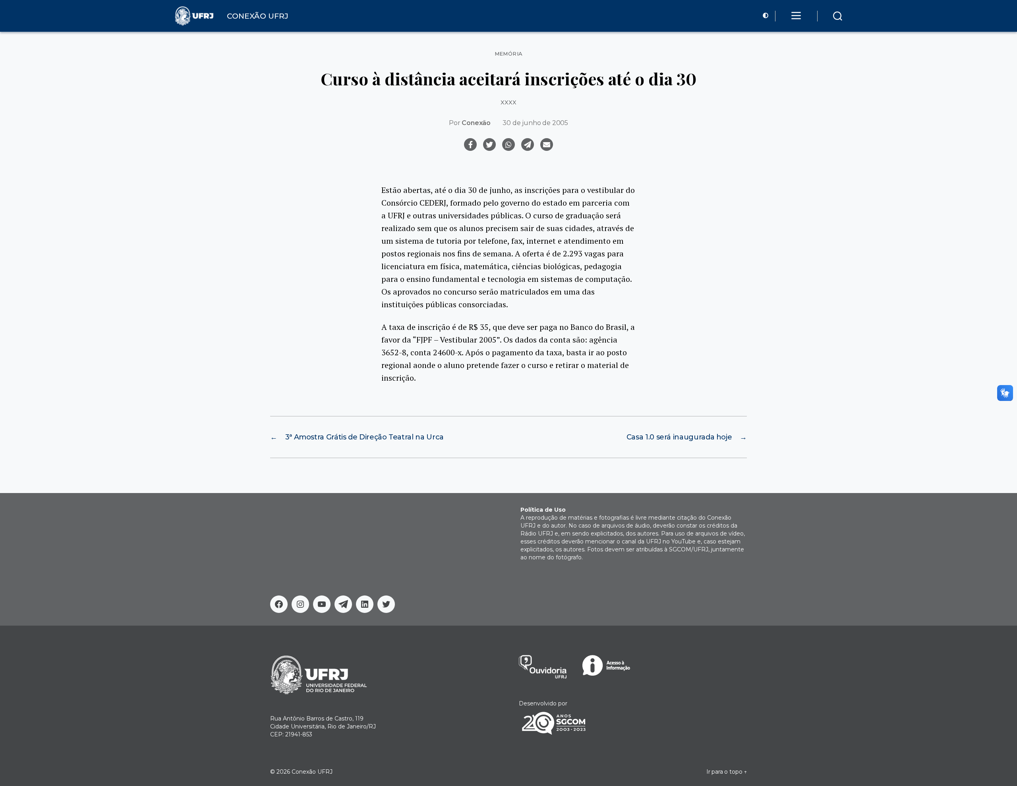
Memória (509, 54)
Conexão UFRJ (312, 771)
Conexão (476, 123)
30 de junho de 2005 (535, 123)
